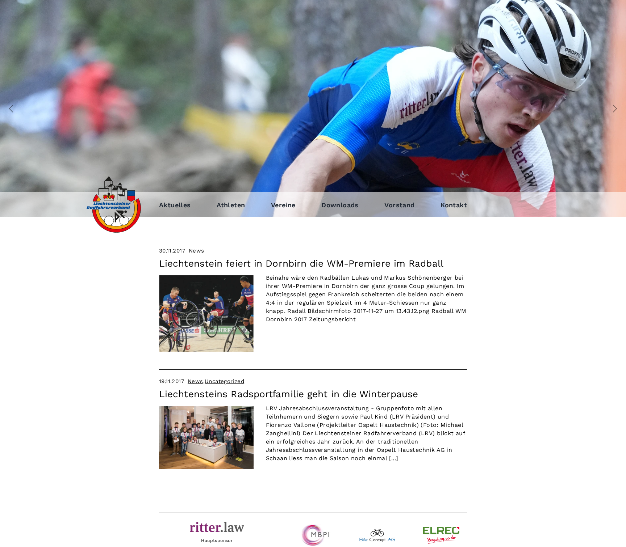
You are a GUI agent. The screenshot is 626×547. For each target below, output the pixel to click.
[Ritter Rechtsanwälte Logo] (217, 524)
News (196, 250)
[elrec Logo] (441, 529)
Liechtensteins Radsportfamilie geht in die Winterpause (288, 394)
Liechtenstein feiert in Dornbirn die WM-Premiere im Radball (301, 263)
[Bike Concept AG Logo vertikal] (377, 531)
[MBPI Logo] (313, 526)
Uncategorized (224, 381)
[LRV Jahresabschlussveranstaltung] (206, 408)
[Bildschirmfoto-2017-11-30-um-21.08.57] (206, 278)
